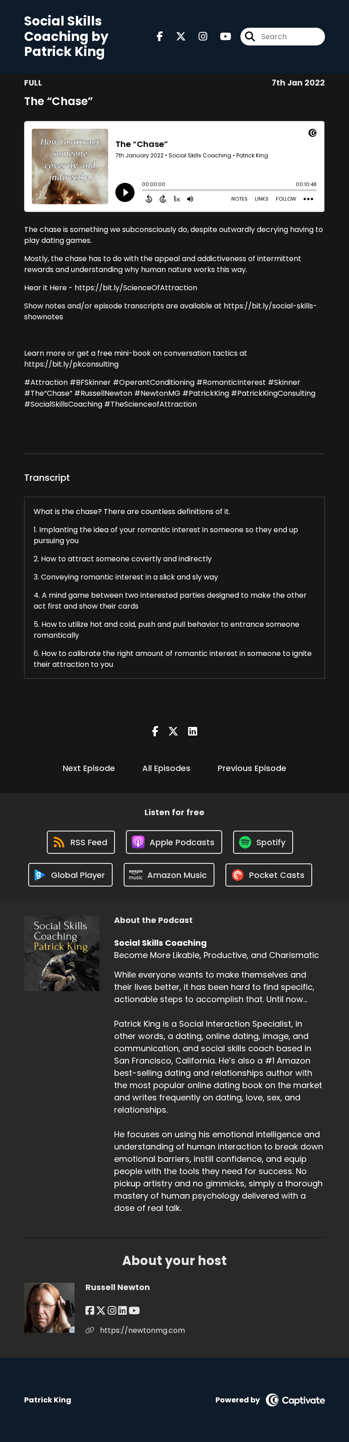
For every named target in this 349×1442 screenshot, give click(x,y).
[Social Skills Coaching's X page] (175, 37)
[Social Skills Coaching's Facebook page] (160, 37)
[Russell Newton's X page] (101, 1311)
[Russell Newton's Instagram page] (112, 1311)
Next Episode (89, 768)
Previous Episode (252, 768)
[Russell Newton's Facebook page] (89, 1311)
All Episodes (166, 768)
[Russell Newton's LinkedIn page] (122, 1311)
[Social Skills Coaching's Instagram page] (197, 37)
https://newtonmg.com (141, 1330)
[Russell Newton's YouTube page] (134, 1311)
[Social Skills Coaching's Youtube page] (220, 37)
